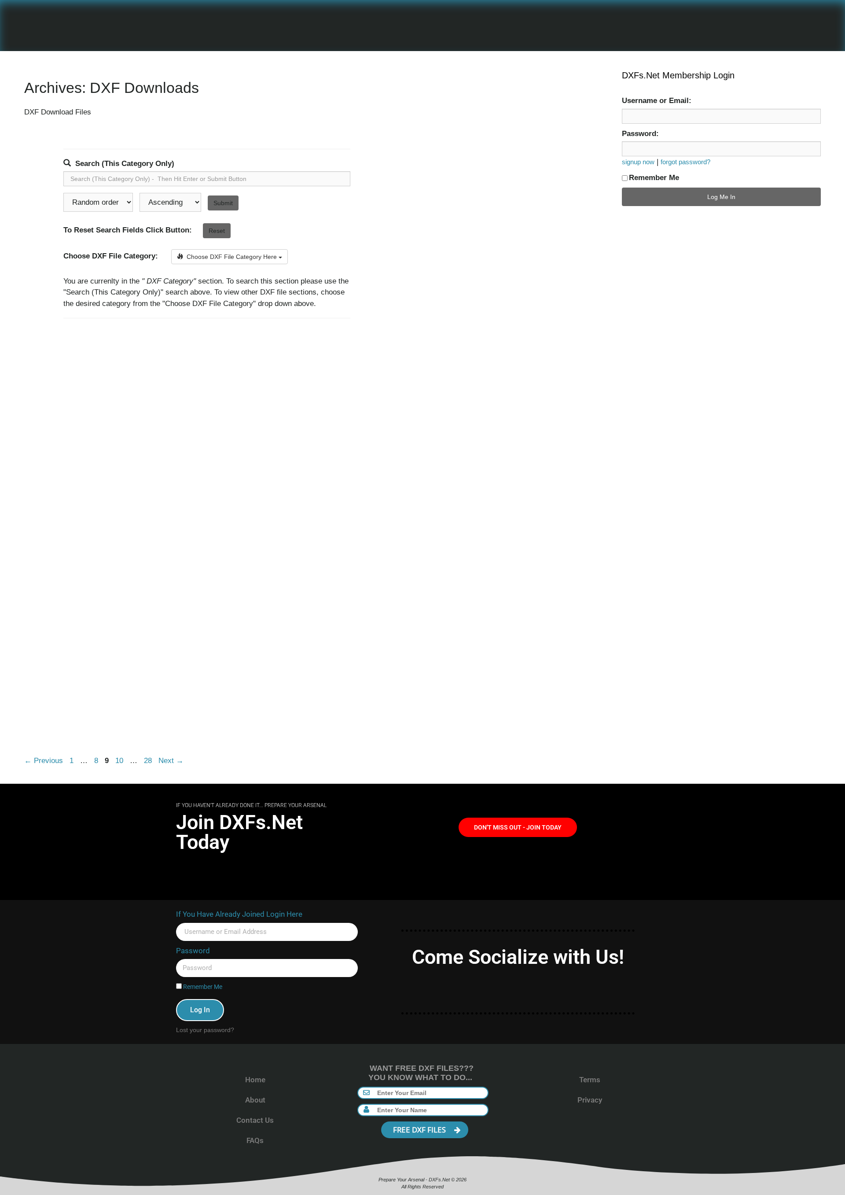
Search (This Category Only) (124, 163)
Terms (589, 1079)
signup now (638, 162)
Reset (217, 230)
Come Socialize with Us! (518, 957)
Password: (640, 133)
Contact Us (255, 1120)
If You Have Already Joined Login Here (239, 914)
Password (193, 950)
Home (255, 1079)
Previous (43, 760)
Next (171, 760)
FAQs (255, 1140)
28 (148, 760)
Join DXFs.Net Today (239, 832)
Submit (223, 203)
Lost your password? (205, 1029)
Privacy (589, 1099)
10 (120, 760)
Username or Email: (656, 100)
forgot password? (685, 162)
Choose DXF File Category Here (231, 256)
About (255, 1099)
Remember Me (654, 177)
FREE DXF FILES (420, 1130)
